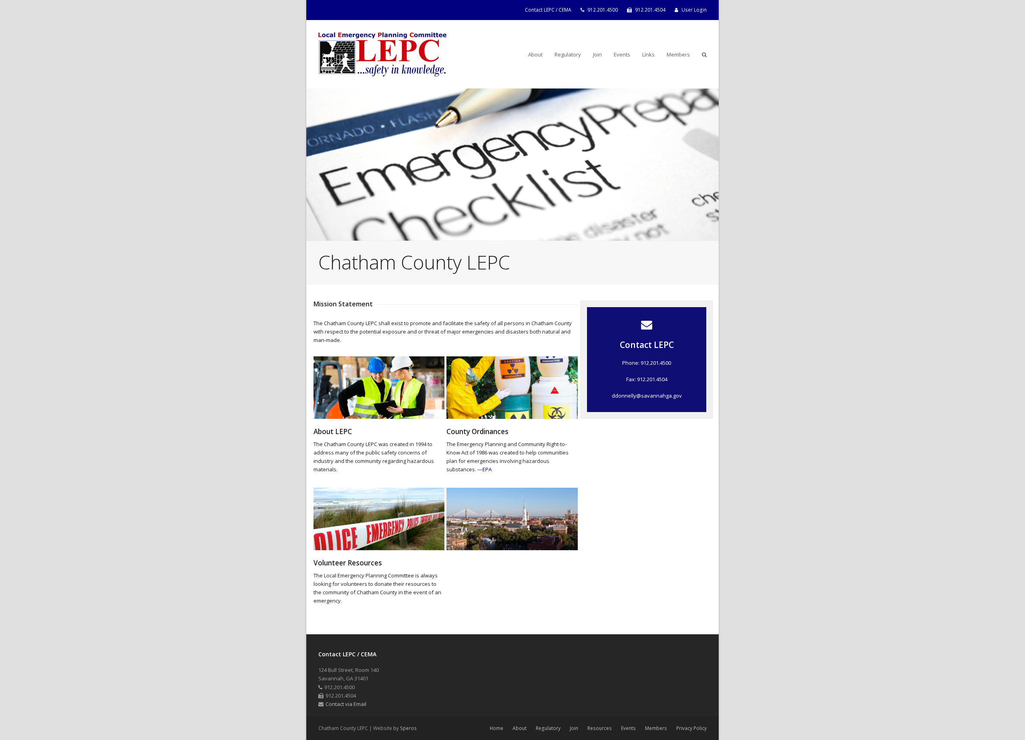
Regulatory (548, 728)
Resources (599, 728)
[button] (704, 54)
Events (628, 728)
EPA (487, 469)
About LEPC (333, 431)
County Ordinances (477, 431)
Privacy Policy (691, 728)
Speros (408, 728)
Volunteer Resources (348, 562)
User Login (694, 9)
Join (574, 728)
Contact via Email (346, 704)
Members (656, 728)
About (519, 728)
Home (496, 728)
